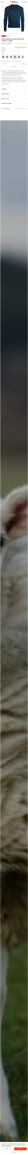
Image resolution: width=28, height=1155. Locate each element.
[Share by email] (25, 108)
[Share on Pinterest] (23, 108)
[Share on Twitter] (21, 108)
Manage (14, 1152)
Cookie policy (8, 1146)
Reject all (7, 1148)
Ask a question (6, 108)
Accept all (20, 1148)
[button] (22, 43)
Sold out (14, 66)
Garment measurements (20, 47)
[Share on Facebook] (19, 108)
